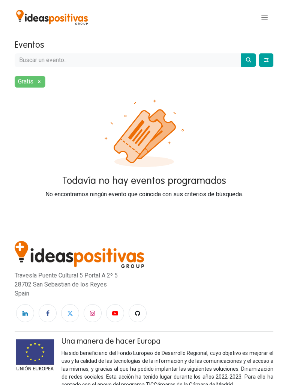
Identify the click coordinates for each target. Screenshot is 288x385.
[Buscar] (248, 60)
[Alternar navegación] (264, 17)
